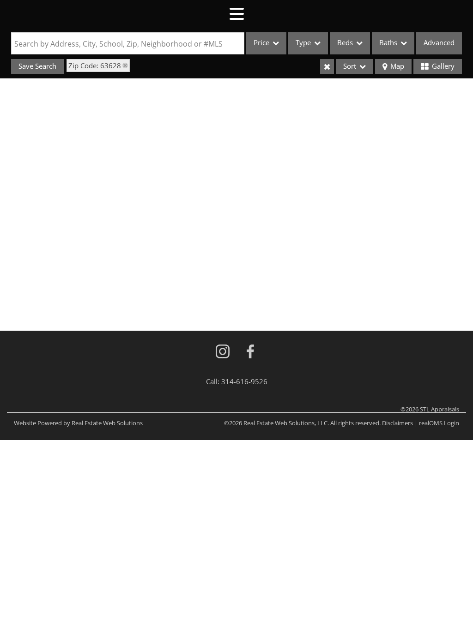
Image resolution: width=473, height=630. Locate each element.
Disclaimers (397, 423)
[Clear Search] (327, 66)
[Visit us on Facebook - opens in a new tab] (250, 352)
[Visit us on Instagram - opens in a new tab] (223, 352)
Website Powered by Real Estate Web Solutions (78, 423)
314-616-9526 (244, 381)
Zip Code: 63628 (94, 65)
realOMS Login (439, 423)
